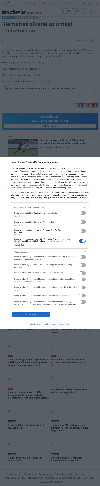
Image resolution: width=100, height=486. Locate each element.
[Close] (94, 162)
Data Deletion (35, 324)
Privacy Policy (64, 324)
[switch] (82, 213)
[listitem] (50, 207)
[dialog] (50, 243)
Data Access (50, 324)
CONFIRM (31, 315)
